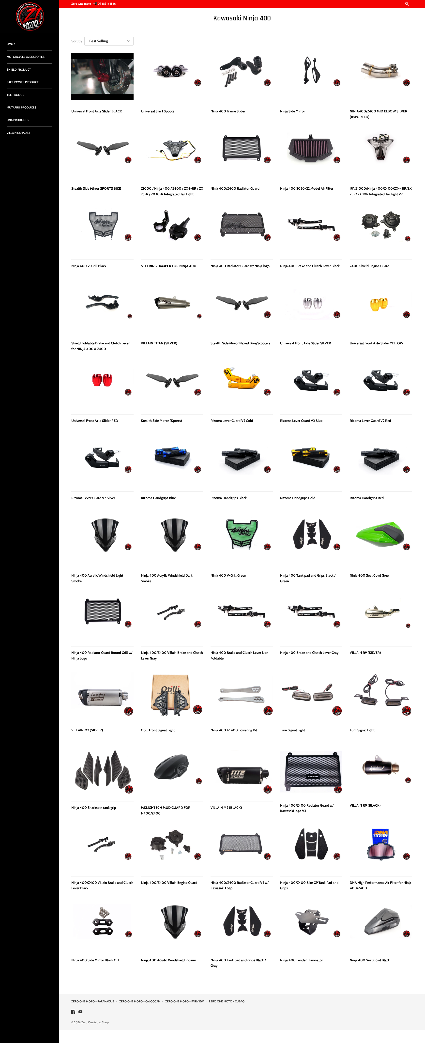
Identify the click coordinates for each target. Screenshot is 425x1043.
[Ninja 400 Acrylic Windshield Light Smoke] (102, 540)
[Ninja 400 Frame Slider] (242, 76)
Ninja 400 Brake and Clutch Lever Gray (309, 652)
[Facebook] (73, 1012)
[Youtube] (80, 1012)
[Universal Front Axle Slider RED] (102, 385)
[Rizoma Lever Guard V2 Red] (381, 385)
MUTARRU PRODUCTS (21, 107)
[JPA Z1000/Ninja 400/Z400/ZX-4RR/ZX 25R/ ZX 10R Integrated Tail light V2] (381, 153)
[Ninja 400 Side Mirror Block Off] (102, 926)
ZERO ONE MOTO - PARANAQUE (92, 1001)
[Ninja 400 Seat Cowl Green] (381, 540)
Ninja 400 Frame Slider (228, 111)
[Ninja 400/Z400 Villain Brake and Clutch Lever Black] (102, 849)
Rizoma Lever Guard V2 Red (370, 420)
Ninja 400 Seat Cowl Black (370, 960)
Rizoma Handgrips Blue (158, 498)
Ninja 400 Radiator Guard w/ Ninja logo (240, 266)
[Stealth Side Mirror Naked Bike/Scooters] (242, 308)
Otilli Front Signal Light (158, 730)
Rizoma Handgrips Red (367, 498)
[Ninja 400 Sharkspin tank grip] (102, 772)
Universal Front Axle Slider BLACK (96, 111)
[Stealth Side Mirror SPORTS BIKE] (102, 153)
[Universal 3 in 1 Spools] (172, 76)
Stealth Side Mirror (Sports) (161, 420)
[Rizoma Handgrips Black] (242, 463)
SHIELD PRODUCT (19, 69)
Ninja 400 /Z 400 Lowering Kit (234, 730)
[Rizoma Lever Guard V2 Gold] (242, 385)
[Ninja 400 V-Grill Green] (242, 540)
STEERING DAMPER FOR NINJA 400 (168, 266)
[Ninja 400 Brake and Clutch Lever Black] (311, 231)
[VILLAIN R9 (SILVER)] (381, 617)
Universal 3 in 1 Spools (157, 111)
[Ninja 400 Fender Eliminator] (311, 926)
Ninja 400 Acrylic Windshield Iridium (168, 960)
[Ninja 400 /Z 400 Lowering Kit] (242, 695)
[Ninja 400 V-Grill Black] (102, 231)
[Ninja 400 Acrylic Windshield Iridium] (172, 926)
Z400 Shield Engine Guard (369, 266)
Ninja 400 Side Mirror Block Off (95, 960)
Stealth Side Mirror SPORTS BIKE (96, 188)
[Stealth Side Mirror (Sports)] (172, 385)
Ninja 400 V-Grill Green (228, 575)
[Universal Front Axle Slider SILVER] (311, 308)
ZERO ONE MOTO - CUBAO (226, 1001)
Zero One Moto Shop (95, 1022)
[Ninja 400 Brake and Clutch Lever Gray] (311, 617)
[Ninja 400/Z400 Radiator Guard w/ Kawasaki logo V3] (311, 771)
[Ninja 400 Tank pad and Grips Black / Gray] (242, 926)
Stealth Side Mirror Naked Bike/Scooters (240, 343)
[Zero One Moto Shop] (29, 16)
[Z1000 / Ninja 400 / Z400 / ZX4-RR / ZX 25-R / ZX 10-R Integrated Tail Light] (172, 153)
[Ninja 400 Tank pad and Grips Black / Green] (311, 540)
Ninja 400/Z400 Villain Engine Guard (169, 882)
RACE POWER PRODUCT (23, 82)
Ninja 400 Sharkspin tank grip (93, 807)
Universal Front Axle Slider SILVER (305, 343)
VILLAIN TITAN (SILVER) (159, 343)
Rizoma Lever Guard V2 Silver (93, 498)
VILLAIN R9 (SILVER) (365, 652)
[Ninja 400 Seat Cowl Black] (381, 926)
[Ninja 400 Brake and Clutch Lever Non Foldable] (242, 617)
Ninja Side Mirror (292, 111)
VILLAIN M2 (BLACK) (226, 807)
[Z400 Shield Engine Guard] (381, 231)
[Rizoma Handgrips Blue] (172, 463)
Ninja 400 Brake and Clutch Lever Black (310, 266)
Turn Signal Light (292, 730)
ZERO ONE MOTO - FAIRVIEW (184, 1001)
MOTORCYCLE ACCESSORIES (26, 57)
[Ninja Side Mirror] (311, 76)
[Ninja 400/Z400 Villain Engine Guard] (172, 849)
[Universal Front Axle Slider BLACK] (102, 76)
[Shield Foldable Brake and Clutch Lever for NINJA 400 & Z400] (102, 308)
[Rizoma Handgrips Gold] (311, 463)
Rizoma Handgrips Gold (297, 498)
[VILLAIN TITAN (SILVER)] (172, 308)
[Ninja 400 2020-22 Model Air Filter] (311, 153)
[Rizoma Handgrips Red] (381, 463)
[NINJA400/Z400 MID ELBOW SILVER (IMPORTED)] (381, 76)
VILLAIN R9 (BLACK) (365, 805)
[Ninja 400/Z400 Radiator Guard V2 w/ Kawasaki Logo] (242, 849)
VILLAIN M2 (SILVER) (87, 730)
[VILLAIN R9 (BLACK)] (381, 771)
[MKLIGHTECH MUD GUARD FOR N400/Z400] (172, 772)
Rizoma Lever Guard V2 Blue (301, 420)
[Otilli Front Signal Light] (172, 695)
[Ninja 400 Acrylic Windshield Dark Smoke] (172, 540)
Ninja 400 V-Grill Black (88, 266)
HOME (11, 44)
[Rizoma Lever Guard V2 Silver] (102, 463)
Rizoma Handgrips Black (229, 498)
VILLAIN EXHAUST (18, 133)
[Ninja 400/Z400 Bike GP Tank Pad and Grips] (311, 849)
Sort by (76, 41)
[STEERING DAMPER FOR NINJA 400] (172, 231)
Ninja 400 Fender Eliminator (301, 960)
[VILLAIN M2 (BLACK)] (242, 772)
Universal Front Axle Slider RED (94, 420)
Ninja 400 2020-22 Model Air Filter (306, 188)
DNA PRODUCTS (18, 120)
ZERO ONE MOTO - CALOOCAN (139, 1001)
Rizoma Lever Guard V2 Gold (232, 420)
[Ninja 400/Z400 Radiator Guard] (242, 153)
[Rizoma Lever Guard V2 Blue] (311, 385)
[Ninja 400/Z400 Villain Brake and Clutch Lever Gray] (172, 617)
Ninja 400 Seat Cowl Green (370, 575)
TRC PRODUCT (16, 95)
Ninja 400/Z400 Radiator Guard (235, 188)
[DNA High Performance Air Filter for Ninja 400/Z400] (381, 849)
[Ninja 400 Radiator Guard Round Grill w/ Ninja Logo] (102, 617)
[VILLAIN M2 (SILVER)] (102, 695)
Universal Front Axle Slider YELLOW (376, 343)
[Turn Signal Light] (311, 695)
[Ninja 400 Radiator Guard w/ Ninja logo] (242, 231)
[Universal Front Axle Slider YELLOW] (381, 308)
